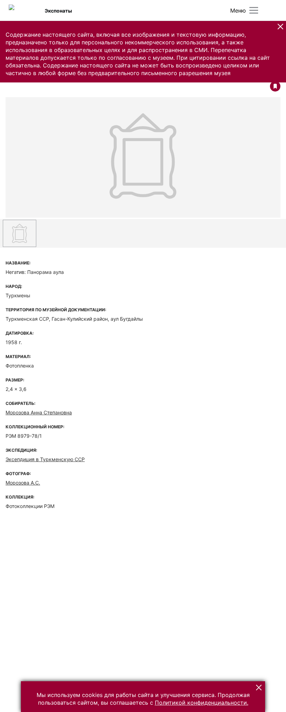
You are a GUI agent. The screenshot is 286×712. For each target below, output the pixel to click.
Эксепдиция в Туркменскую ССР (45, 459)
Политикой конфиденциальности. (201, 702)
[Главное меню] (254, 10)
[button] (280, 26)
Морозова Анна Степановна (39, 412)
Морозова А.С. (23, 483)
